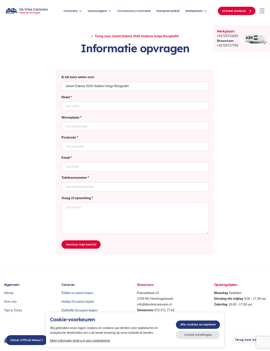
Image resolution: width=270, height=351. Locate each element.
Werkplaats (194, 11)
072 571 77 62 (164, 310)
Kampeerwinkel (168, 11)
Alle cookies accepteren (198, 324)
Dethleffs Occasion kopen (79, 310)
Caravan (68, 285)
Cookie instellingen (198, 335)
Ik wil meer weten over (77, 77)
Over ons (10, 301)
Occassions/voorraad (133, 11)
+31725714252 (227, 36)
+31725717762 (227, 45)
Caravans (70, 11)
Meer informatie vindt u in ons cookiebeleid (80, 340)
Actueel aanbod (233, 11)
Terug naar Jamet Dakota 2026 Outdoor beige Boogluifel (137, 36)
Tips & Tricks (13, 310)
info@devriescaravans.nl (154, 304)
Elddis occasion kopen (77, 293)
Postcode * (69, 137)
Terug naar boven (248, 339)
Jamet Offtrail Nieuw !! (26, 340)
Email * (66, 157)
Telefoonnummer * (75, 177)
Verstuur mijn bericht (81, 244)
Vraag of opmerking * (77, 198)
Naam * (66, 97)
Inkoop (8, 293)
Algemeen (11, 285)
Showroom (225, 41)
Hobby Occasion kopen (77, 301)
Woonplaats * (71, 117)
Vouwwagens (97, 11)
